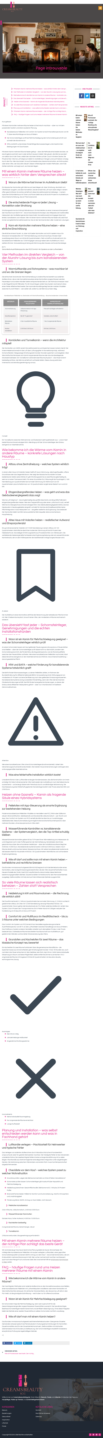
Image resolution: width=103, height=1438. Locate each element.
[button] (100, 8)
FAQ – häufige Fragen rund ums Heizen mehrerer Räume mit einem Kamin (40, 114)
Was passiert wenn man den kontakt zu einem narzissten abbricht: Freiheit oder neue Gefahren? (91, 201)
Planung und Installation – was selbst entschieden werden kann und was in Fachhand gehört (40, 108)
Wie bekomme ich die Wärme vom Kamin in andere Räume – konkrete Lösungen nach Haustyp (40, 95)
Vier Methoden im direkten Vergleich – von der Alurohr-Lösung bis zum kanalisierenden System (40, 92)
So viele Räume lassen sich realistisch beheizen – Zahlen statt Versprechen (40, 105)
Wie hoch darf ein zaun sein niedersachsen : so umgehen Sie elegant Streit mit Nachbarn (80, 150)
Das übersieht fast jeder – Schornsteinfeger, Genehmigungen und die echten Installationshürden (40, 98)
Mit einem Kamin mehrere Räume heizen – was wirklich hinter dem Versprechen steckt (41, 89)
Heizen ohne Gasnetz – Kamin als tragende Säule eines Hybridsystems (39, 101)
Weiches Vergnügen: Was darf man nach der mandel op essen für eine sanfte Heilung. (79, 198)
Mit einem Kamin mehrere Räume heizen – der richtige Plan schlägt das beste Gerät (41, 111)
